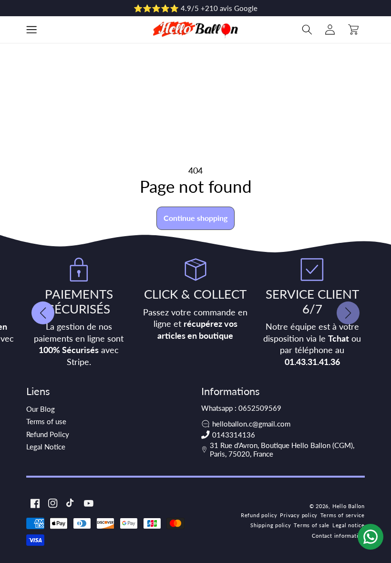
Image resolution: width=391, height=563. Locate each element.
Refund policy (259, 515)
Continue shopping (195, 217)
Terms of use (46, 421)
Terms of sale (311, 525)
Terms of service (342, 515)
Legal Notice (45, 446)
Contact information (338, 535)
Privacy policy (299, 515)
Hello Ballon (348, 506)
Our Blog (40, 409)
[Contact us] (370, 537)
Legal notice (348, 525)
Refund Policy (47, 434)
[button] (31, 29)
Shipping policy (270, 525)
